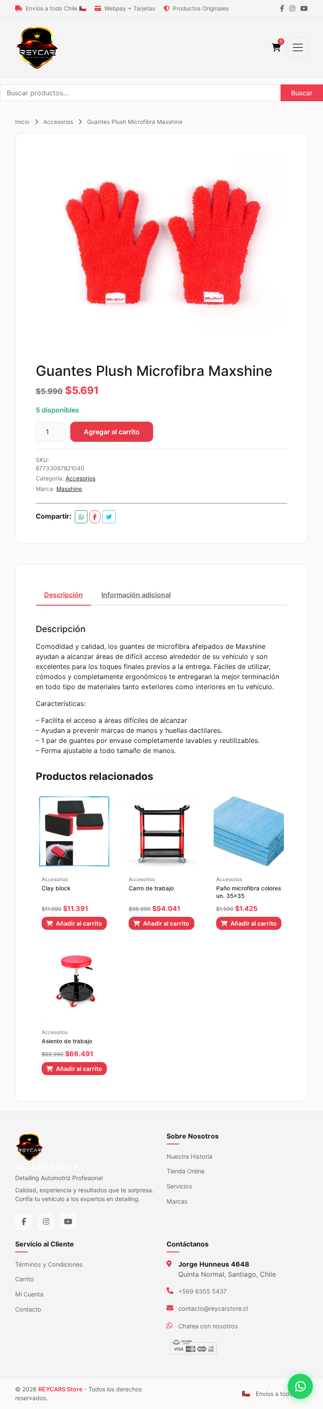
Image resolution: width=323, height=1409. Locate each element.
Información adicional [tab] (136, 594)
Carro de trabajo (151, 888)
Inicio (22, 121)
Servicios (179, 1186)
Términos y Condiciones (49, 1264)
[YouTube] (304, 8)
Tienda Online (185, 1171)
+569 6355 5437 (202, 1291)
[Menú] (298, 47)
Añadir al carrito (78, 923)
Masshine (69, 488)
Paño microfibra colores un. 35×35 (248, 892)
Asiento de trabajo (67, 1041)
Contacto (28, 1309)
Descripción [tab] (63, 594)
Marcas (177, 1201)
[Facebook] (282, 8)
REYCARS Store (60, 1389)
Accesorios (58, 121)
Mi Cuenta (29, 1294)
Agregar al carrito (112, 432)
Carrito (24, 1279)
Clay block (56, 888)
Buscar (301, 93)
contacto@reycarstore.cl (213, 1308)
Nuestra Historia (189, 1156)
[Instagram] (292, 8)
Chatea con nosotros (208, 1326)
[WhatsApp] (300, 1386)
